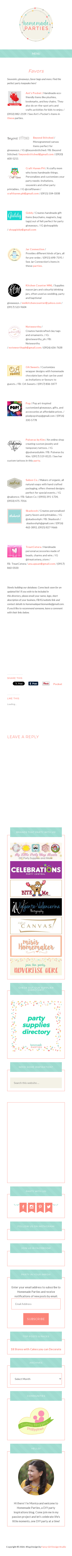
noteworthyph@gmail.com (25, 347)
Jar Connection (35, 249)
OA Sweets (32, 367)
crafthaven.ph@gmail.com (23, 193)
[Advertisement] (36, 643)
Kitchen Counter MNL (39, 285)
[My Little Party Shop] (36, 859)
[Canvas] (36, 933)
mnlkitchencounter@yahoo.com (41, 302)
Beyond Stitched (43, 137)
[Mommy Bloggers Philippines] (36, 1435)
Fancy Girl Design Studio (53, 1546)
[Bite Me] (36, 896)
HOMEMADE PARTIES (36, 24)
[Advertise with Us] (36, 974)
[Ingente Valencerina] (36, 914)
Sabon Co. (32, 479)
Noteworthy (33, 326)
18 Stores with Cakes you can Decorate (36, 1349)
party (36, 460)
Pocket (57, 684)
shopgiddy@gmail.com (22, 229)
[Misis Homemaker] (36, 956)
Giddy (29, 212)
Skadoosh (32, 510)
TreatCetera (33, 546)
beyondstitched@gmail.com (36, 154)
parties (37, 265)
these (10, 118)
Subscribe (36, 1319)
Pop (28, 403)
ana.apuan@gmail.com (41, 563)
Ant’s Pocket (34, 93)
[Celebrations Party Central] (36, 877)
